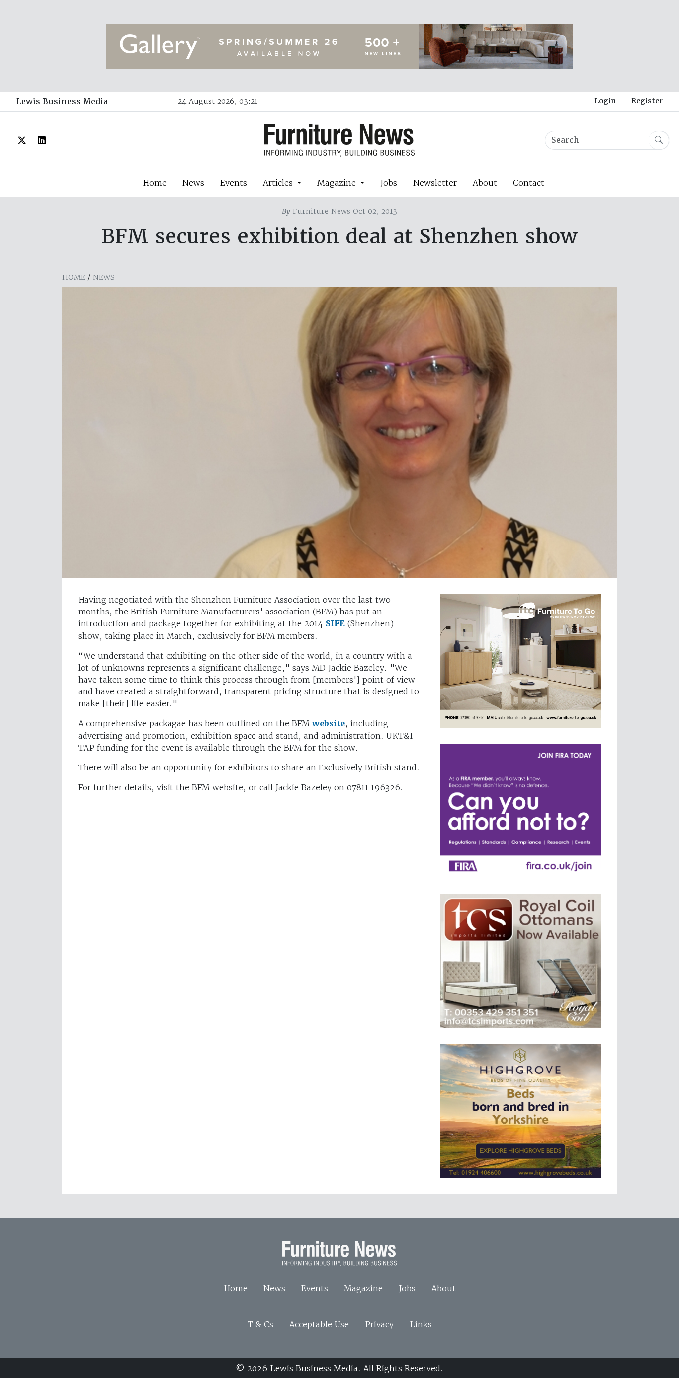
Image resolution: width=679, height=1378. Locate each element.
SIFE (335, 623)
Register (647, 100)
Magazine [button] (337, 183)
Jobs (388, 183)
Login (605, 100)
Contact (528, 183)
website (328, 723)
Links (421, 1324)
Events (233, 183)
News (193, 183)
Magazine (363, 1288)
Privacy (379, 1324)
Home (155, 183)
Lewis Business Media (62, 101)
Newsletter (435, 183)
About (485, 183)
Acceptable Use (319, 1324)
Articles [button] (279, 183)
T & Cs (260, 1324)
